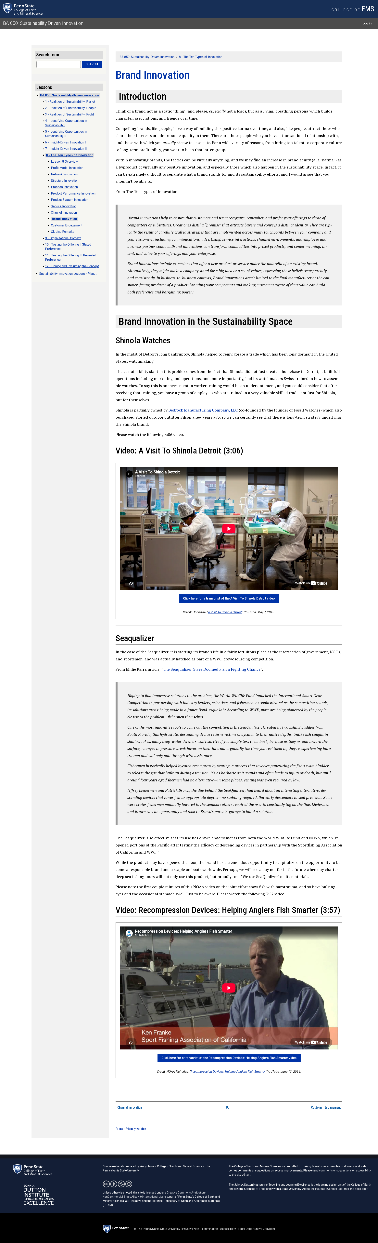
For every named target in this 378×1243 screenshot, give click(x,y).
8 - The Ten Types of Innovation (200, 57)
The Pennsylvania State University (158, 1229)
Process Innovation (64, 187)
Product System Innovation (69, 200)
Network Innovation (64, 174)
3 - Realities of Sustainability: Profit (69, 114)
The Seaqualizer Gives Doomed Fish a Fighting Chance (211, 669)
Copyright (269, 1229)
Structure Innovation (64, 180)
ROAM (108, 1205)
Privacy (187, 1229)
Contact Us (334, 1188)
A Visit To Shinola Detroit (225, 612)
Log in (367, 23)
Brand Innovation (64, 219)
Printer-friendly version (131, 1129)
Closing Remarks (62, 232)
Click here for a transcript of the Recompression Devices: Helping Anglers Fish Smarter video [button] (229, 1058)
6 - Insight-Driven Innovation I (65, 142)
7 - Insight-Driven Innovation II (66, 149)
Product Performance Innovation (73, 193)
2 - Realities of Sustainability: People (70, 108)
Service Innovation (63, 206)
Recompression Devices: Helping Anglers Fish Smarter (228, 1072)
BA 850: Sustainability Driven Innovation (43, 23)
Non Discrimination (206, 1229)
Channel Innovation (129, 1107)
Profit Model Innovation (67, 168)
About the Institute (313, 1188)
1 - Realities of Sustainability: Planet (70, 101)
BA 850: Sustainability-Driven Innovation (147, 57)
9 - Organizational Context (63, 238)
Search (92, 64)
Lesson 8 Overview (64, 161)
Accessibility (228, 1229)
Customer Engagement (326, 1107)
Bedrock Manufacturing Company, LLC (203, 410)
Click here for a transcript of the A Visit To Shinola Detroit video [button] (229, 598)
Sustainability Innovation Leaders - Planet (67, 274)
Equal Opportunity (249, 1229)
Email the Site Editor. (355, 1188)
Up (227, 1107)
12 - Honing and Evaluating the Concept (72, 266)
